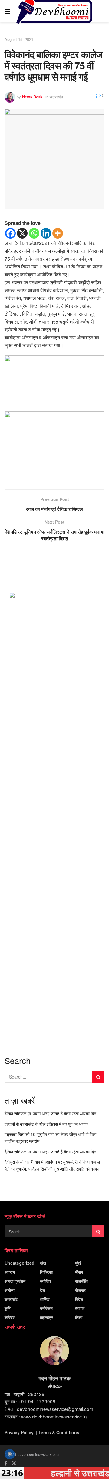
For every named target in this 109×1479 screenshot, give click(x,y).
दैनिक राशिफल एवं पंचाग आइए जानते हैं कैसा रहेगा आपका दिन (50, 1113)
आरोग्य (10, 1290)
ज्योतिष (45, 1281)
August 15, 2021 (19, 39)
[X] (22, 233)
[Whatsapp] (34, 233)
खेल (43, 1263)
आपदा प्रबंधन (15, 1281)
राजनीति (81, 1281)
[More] (57, 233)
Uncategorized (20, 1263)
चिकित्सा (46, 1272)
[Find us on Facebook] (6, 1463)
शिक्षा (78, 1317)
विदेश (79, 1299)
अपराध (10, 1272)
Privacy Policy (19, 1432)
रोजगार (80, 1290)
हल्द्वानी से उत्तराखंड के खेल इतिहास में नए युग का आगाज (46, 1124)
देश (42, 1290)
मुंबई (78, 1263)
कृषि (8, 1308)
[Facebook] (10, 233)
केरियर (10, 1317)
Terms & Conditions (58, 1432)
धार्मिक (44, 1299)
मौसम (79, 1272)
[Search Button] (101, 11)
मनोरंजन (46, 1308)
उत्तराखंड (56, 97)
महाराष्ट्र (46, 1317)
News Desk (32, 97)
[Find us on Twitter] (14, 1463)
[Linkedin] (46, 233)
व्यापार (79, 1308)
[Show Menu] (7, 11)
